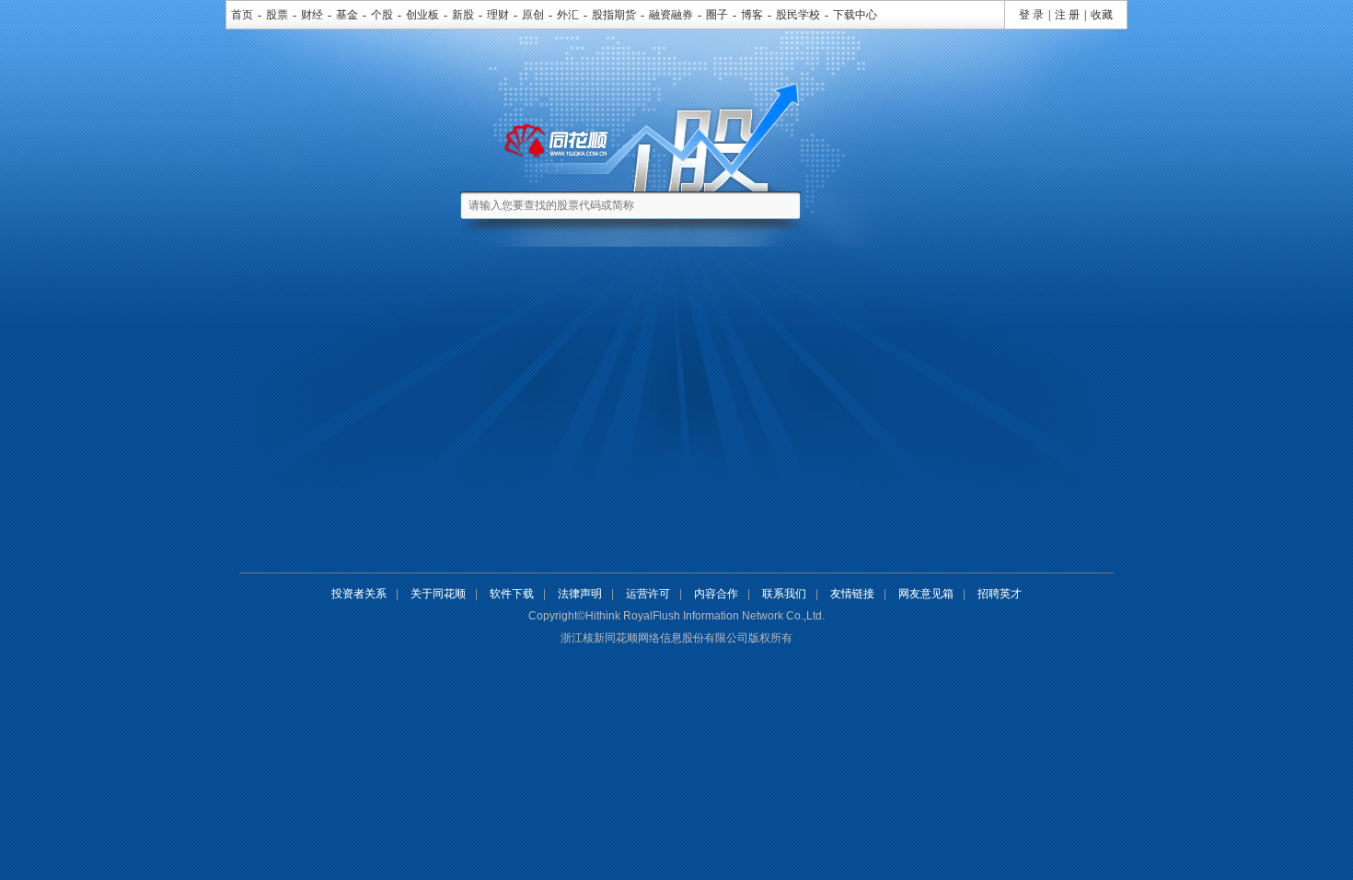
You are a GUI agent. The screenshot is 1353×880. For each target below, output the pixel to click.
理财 (498, 14)
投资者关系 (359, 593)
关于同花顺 (438, 593)
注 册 (1067, 14)
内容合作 (716, 593)
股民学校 (798, 14)
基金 (347, 14)
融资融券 (671, 14)
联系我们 (784, 593)
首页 (242, 14)
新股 (463, 14)
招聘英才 (999, 593)
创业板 (422, 14)
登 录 (1031, 14)
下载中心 (855, 14)
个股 (382, 14)
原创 (533, 14)
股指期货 (614, 14)
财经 (312, 14)
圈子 (717, 14)
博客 (752, 14)
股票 (277, 14)
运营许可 (648, 593)
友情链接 (852, 593)
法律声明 (580, 593)
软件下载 (512, 593)
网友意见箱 (926, 593)
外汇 (568, 14)
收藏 (1102, 14)
